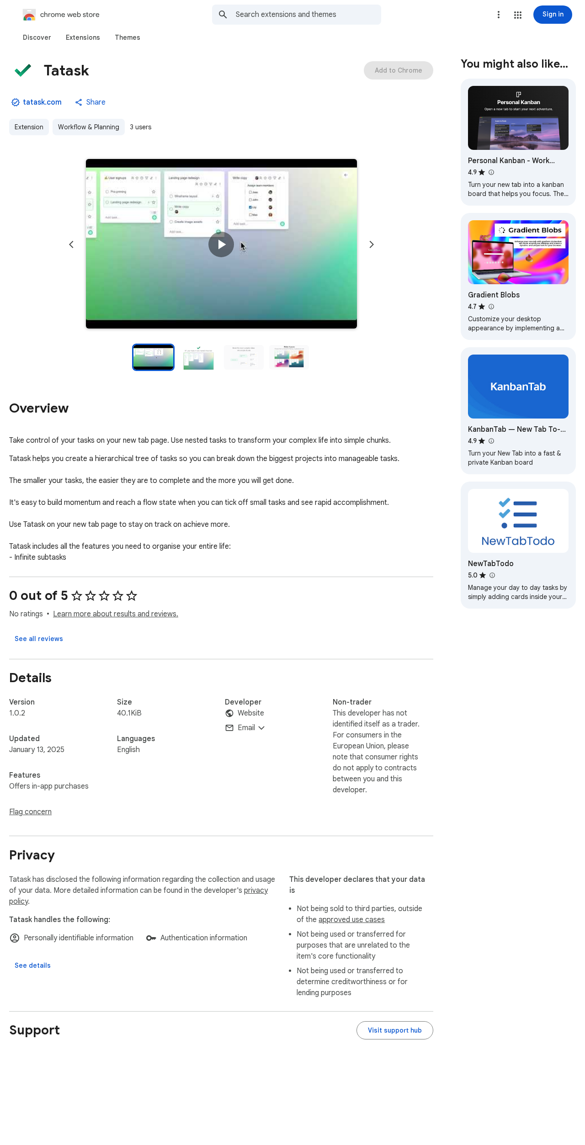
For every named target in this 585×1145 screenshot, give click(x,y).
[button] (518, 15)
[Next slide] (371, 244)
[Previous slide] (71, 244)
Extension (29, 127)
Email (246, 727)
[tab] (37, 37)
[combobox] (308, 14)
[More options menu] (498, 14)
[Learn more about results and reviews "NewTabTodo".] (492, 575)
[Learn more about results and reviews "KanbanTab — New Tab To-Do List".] (491, 441)
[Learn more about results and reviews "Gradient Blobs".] (491, 307)
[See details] (32, 965)
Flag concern (30, 811)
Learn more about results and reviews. (115, 614)
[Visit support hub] (394, 1030)
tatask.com (42, 102)
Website (251, 713)
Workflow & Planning (88, 127)
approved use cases (352, 919)
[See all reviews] (39, 639)
